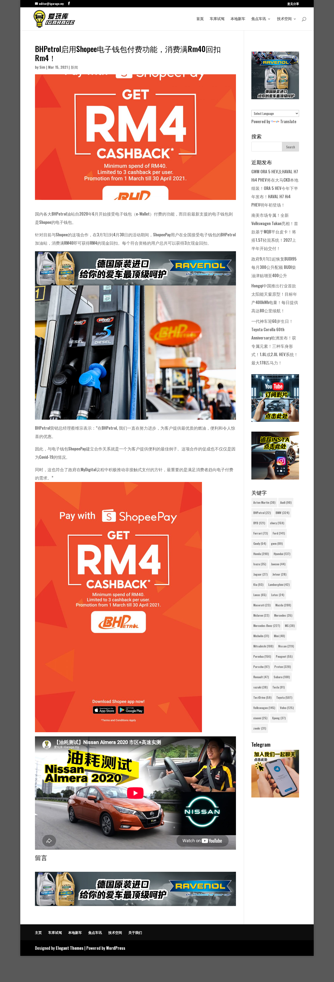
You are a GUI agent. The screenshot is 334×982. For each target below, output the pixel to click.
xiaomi (260, 718)
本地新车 (238, 19)
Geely (259, 543)
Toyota (284, 697)
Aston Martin (264, 502)
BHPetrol (262, 513)
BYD (259, 523)
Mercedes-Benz (266, 625)
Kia (258, 584)
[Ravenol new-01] (135, 281)
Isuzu (259, 564)
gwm (277, 543)
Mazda (283, 605)
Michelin (261, 636)
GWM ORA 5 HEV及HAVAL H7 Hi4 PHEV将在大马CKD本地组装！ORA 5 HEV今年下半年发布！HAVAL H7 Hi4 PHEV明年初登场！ (274, 188)
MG (290, 625)
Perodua (262, 656)
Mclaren (261, 615)
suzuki (260, 687)
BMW (282, 513)
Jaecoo (278, 564)
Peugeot (284, 656)
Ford (279, 533)
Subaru (282, 677)
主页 (38, 932)
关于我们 (135, 932)
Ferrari (260, 533)
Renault (261, 677)
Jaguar (260, 574)
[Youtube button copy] (275, 420)
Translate (288, 121)
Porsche (261, 667)
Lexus (259, 595)
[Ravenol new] (275, 97)
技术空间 (284, 19)
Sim (42, 67)
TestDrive (262, 697)
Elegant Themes (69, 948)
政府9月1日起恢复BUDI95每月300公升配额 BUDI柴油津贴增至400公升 (274, 267)
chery (277, 523)
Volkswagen (264, 708)
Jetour (279, 574)
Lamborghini (278, 584)
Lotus (277, 595)
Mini (279, 636)
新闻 (74, 67)
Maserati (261, 605)
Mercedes (283, 615)
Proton (282, 667)
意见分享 (293, 4)
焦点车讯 (258, 19)
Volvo (287, 708)
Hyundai (282, 554)
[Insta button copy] (275, 478)
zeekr (259, 728)
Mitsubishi (263, 646)
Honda (261, 554)
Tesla (278, 687)
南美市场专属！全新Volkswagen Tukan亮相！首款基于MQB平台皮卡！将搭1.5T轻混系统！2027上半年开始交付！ (274, 231)
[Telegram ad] (275, 796)
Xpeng (279, 718)
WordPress (115, 948)
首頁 (200, 19)
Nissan (286, 646)
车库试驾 (217, 19)
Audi (285, 502)
